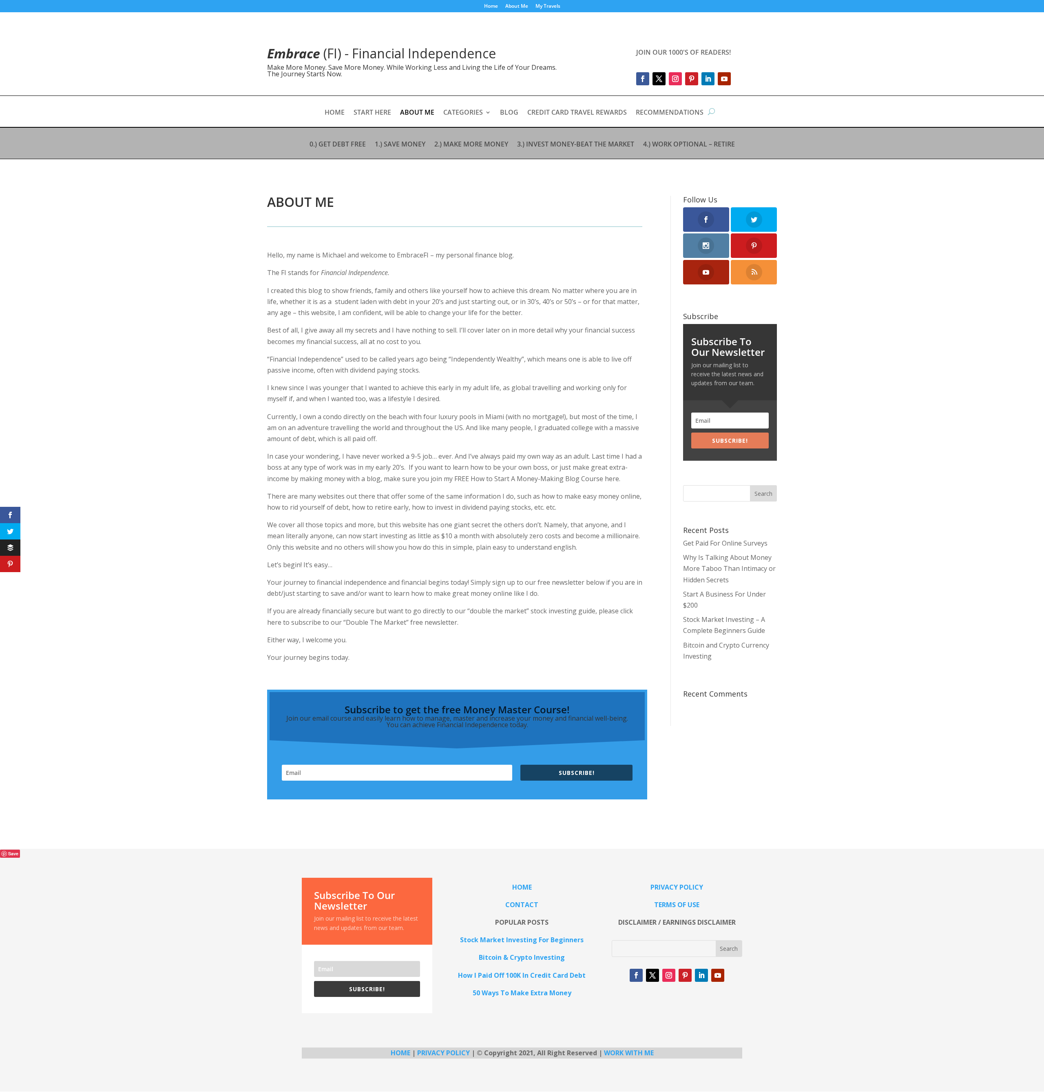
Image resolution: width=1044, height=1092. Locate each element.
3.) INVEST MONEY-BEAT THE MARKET (575, 145)
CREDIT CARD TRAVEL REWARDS (577, 113)
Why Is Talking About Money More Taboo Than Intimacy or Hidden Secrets (729, 568)
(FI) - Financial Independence (381, 53)
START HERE (372, 113)
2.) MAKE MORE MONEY (471, 145)
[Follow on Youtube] (724, 78)
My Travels (547, 6)
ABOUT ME (417, 113)
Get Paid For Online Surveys (725, 543)
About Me (516, 6)
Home (491, 6)
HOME (335, 113)
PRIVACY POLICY (443, 1052)
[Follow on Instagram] (675, 78)
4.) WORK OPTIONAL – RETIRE (689, 145)
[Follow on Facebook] (642, 78)
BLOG (509, 113)
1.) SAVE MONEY (400, 145)
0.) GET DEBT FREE (338, 145)
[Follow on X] (659, 78)
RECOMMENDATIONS (669, 113)
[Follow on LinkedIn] (707, 78)
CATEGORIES (463, 113)
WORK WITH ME (629, 1052)
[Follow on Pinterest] (691, 78)
